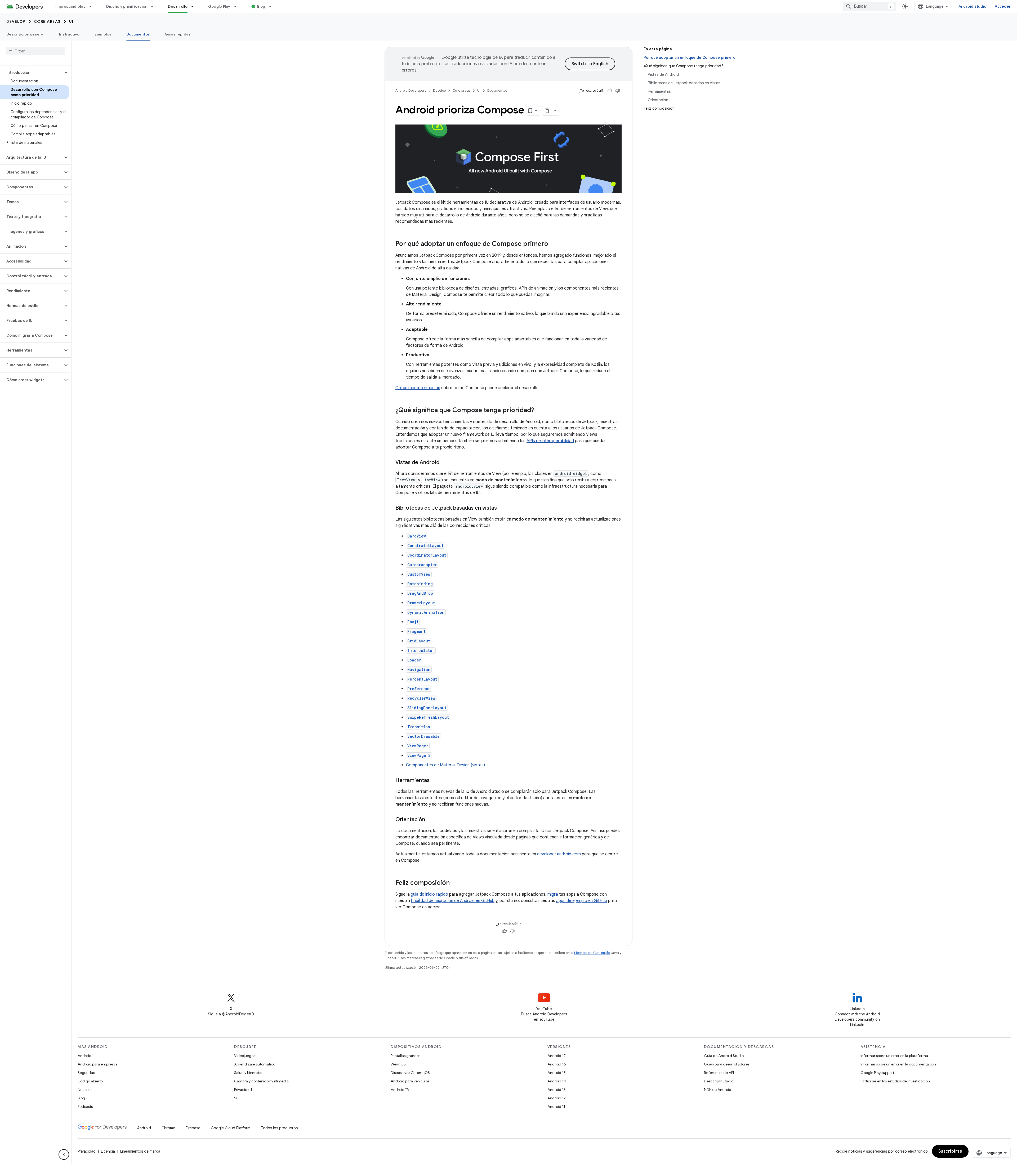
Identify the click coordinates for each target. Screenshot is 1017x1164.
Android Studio (972, 6)
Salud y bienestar (248, 1072)
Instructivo (69, 34)
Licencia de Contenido (592, 952)
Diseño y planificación (127, 6)
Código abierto (90, 1081)
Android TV (400, 1089)
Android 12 (556, 1098)
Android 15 (556, 1072)
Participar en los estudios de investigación (895, 1081)
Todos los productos (279, 1128)
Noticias (84, 1089)
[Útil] (610, 91)
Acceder (1003, 6)
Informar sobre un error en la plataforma (894, 1055)
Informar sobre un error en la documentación (898, 1064)
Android (84, 1055)
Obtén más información (417, 387)
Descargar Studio (718, 1081)
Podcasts (85, 1106)
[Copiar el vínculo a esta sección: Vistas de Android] (444, 463)
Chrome (168, 1128)
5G (236, 1098)
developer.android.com (559, 854)
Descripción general (25, 34)
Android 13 (556, 1089)
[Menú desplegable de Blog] (272, 6)
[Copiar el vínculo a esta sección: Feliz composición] (455, 883)
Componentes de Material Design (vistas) (445, 765)
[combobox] (869, 6)
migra (552, 894)
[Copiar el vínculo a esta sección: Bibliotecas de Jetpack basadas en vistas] (502, 508)
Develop (15, 21)
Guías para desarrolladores (726, 1064)
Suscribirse (950, 1151)
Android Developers (410, 90)
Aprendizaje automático (254, 1064)
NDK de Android (717, 1089)
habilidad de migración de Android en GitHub (452, 900)
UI (71, 21)
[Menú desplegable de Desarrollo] (195, 6)
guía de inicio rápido (429, 894)
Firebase (193, 1128)
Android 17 (556, 1055)
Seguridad (86, 1072)
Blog (261, 6)
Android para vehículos (410, 1081)
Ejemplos (103, 34)
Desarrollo (178, 6)
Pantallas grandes (405, 1055)
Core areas (47, 21)
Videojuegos (244, 1055)
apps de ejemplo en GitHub (581, 900)
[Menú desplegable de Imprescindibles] (93, 6)
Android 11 (556, 1106)
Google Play (219, 6)
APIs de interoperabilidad (550, 440)
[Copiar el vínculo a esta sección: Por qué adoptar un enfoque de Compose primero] (553, 244)
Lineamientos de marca (140, 1151)
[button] (31, 72)
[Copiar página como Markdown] (547, 110)
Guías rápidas (177, 34)
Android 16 (556, 1064)
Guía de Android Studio (724, 1055)
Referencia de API (719, 1072)
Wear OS (398, 1064)
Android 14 (556, 1081)
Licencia (108, 1151)
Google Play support (877, 1072)
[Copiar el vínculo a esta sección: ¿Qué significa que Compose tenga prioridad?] (539, 410)
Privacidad (243, 1089)
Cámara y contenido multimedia (261, 1081)
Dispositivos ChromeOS (410, 1072)
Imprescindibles (70, 6)
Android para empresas (97, 1064)
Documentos (138, 34)
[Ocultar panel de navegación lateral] (64, 1154)
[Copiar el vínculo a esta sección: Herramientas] (435, 781)
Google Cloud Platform (230, 1128)
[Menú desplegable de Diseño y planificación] (154, 6)
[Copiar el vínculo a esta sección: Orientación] (430, 820)
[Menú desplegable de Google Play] (237, 6)
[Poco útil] (618, 91)
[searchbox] (35, 51)
